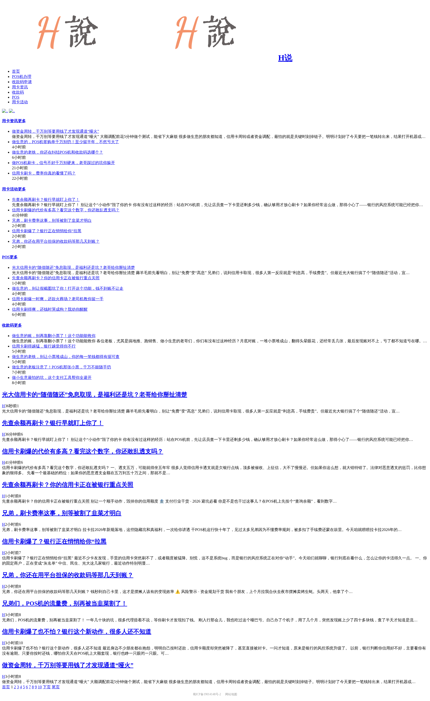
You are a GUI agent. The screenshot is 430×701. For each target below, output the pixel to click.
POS (15, 97)
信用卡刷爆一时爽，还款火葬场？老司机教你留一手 (58, 299)
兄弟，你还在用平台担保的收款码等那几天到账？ (56, 241)
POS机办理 (21, 76)
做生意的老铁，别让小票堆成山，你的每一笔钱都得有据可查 (65, 356)
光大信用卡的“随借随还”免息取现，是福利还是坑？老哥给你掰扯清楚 (73, 267)
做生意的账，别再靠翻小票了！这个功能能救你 (54, 336)
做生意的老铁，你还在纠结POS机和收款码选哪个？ (57, 152)
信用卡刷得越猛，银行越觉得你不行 (44, 346)
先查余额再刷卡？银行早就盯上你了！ (46, 199)
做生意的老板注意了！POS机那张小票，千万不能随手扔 (61, 367)
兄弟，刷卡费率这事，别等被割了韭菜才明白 (52, 220)
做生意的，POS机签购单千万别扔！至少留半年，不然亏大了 (65, 142)
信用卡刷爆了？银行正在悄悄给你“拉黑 (46, 231)
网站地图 (231, 694)
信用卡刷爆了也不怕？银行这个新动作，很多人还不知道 (76, 631)
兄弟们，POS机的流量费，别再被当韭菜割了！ (64, 603)
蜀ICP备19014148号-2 (207, 694)
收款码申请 (22, 82)
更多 (22, 121)
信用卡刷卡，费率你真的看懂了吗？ (44, 173)
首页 (16, 71)
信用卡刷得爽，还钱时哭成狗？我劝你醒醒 (50, 309)
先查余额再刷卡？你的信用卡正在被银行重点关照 (56, 278)
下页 (47, 687)
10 (40, 687)
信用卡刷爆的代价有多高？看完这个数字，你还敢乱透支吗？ (65, 210)
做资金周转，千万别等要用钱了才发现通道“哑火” (55, 131)
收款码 (18, 92)
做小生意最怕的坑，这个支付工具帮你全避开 (52, 377)
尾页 (56, 687)
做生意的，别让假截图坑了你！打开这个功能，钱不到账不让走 (67, 288)
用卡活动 (20, 102)
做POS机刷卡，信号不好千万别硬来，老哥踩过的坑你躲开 (63, 163)
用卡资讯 (20, 87)
